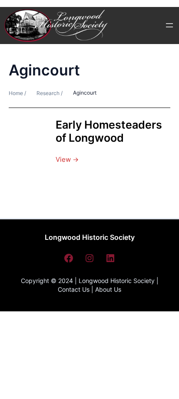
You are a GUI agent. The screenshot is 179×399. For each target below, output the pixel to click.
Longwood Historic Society (90, 237)
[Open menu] (169, 25)
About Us (108, 289)
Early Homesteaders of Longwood (109, 131)
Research (48, 93)
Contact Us (74, 289)
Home (16, 93)
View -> (67, 160)
